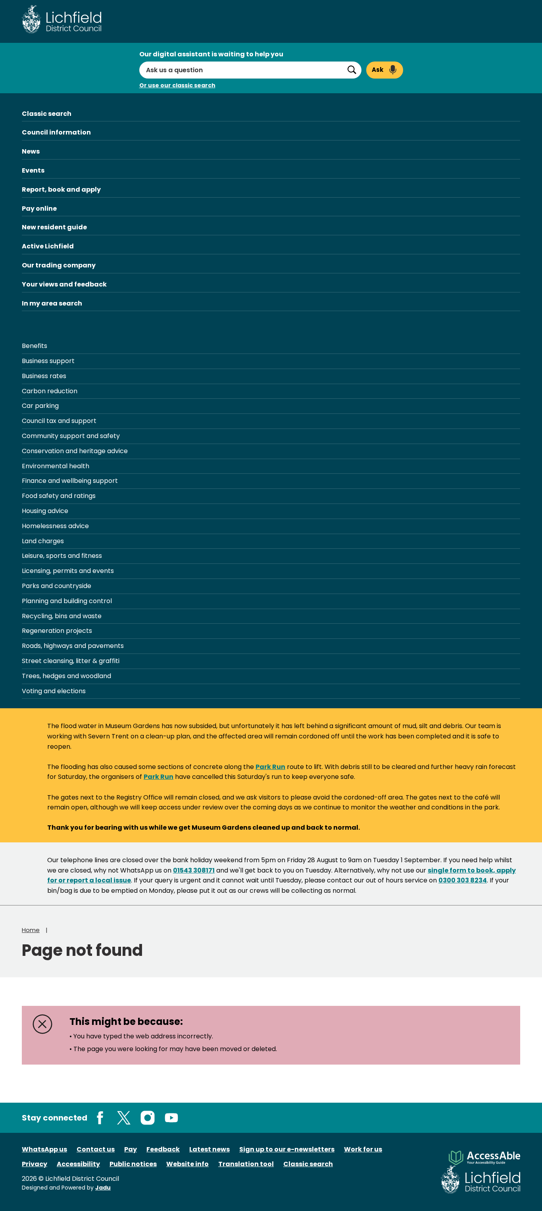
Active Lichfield (48, 246)
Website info (187, 1164)
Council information (56, 132)
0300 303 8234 (462, 880)
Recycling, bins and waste (62, 616)
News (31, 151)
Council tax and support (59, 420)
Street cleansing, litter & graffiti (70, 660)
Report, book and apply (61, 189)
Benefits (34, 345)
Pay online (39, 208)
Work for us (363, 1149)
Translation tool (246, 1164)
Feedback (163, 1149)
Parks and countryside (56, 585)
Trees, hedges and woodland (66, 675)
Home (31, 930)
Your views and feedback (64, 284)
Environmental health (55, 466)
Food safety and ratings (59, 495)
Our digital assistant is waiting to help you (211, 54)
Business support (48, 360)
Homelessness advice (55, 526)
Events (33, 170)
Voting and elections (54, 691)
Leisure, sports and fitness (62, 555)
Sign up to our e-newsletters (286, 1149)
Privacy (34, 1164)
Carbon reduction (49, 391)
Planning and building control (67, 601)
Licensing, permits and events (68, 570)
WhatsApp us (44, 1149)
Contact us (96, 1149)
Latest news (209, 1149)
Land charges (43, 541)
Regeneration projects (57, 630)
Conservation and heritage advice (75, 451)
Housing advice (45, 510)
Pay (130, 1149)
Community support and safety (71, 435)
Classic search (46, 113)
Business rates (44, 376)
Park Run (270, 766)
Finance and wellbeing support (70, 480)
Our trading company (59, 265)
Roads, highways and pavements (73, 645)
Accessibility (78, 1164)
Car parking (40, 405)
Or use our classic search (177, 85)
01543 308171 (194, 870)
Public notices (133, 1164)
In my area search (52, 303)
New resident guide (54, 227)
